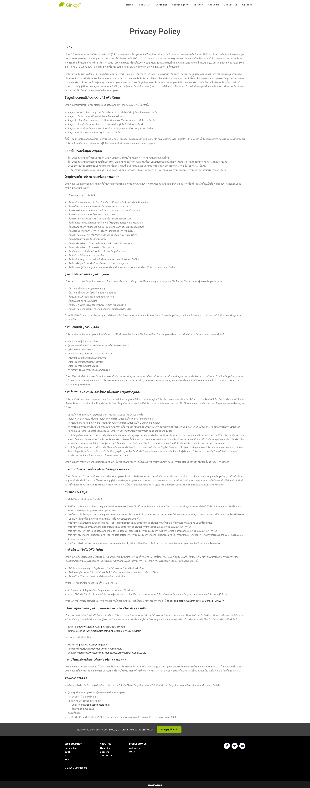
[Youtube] (242, 746)
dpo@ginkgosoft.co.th (98, 704)
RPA (67, 759)
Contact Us (106, 755)
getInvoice (71, 748)
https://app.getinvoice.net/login (125, 631)
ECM (67, 755)
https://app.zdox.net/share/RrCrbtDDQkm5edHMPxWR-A (195, 601)
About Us (105, 748)
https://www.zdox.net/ (85, 626)
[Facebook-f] (227, 746)
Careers (104, 751)
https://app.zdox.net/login (111, 626)
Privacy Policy (155, 784)
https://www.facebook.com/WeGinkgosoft (100, 648)
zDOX (68, 751)
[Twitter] (235, 746)
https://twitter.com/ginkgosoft (91, 644)
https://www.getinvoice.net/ (94, 631)
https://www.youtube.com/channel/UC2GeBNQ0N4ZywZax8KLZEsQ (111, 652)
